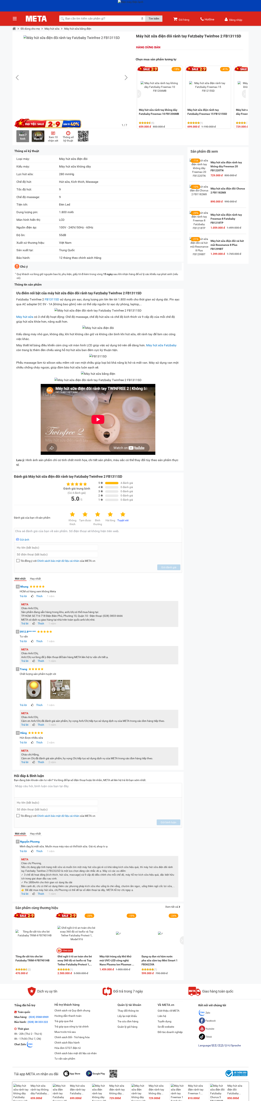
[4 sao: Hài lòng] (110, 514)
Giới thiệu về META (168, 1010)
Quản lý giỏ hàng (127, 1026)
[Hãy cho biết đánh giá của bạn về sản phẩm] (98, 535)
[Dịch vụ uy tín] (42, 995)
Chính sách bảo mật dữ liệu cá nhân (58, 560)
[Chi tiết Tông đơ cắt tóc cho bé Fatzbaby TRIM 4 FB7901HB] (34, 933)
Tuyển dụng (164, 1021)
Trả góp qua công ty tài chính (71, 1026)
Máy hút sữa (52, 28)
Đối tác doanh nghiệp (170, 1032)
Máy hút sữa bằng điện (77, 28)
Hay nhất (35, 578)
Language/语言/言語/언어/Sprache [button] (219, 1045)
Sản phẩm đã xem (204, 151)
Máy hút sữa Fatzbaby (161, 345)
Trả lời (23, 596)
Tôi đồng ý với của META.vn (57, 560)
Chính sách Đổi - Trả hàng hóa (72, 1037)
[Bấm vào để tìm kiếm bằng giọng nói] (142, 18)
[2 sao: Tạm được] (85, 514)
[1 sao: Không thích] (72, 514)
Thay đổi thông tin (128, 1010)
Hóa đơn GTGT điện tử (67, 1047)
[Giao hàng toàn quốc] (210, 995)
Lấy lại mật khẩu (127, 1016)
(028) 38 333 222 (38, 1021)
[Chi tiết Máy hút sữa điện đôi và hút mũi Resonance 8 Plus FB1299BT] (199, 246)
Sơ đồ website (166, 1026)
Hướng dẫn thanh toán (68, 1015)
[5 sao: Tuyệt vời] (122, 514)
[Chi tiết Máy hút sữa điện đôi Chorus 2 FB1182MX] (199, 194)
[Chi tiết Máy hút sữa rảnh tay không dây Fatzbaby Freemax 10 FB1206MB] (160, 87)
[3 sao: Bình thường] (97, 514)
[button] (124, 77)
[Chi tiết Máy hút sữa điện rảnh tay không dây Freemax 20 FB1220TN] (199, 168)
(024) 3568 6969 (38, 1016)
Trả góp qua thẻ (63, 1021)
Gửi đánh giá (168, 567)
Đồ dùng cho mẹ (30, 28)
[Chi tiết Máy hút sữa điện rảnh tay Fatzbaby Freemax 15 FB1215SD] (208, 87)
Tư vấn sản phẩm (64, 1058)
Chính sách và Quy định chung (72, 1010)
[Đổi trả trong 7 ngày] (123, 995)
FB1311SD (52, 299)
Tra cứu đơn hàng (128, 1021)
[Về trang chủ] (14, 29)
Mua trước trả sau (65, 1031)
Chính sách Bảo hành (67, 1042)
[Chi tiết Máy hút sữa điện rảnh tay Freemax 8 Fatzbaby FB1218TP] (199, 220)
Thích (39, 596)
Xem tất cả (172, 906)
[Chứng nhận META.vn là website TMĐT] (236, 1076)
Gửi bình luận (168, 822)
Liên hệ (162, 1016)
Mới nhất (20, 578)
